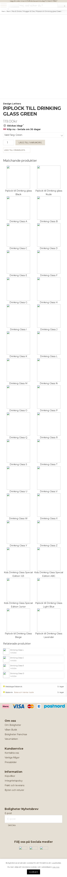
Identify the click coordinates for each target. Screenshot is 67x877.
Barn (9, 11)
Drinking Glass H (49, 302)
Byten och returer (14, 790)
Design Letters (12, 103)
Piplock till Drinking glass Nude (48, 192)
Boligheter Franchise (16, 734)
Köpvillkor (10, 776)
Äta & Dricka (17, 11)
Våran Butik (11, 729)
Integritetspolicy (14, 780)
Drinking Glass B (49, 221)
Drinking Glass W (18, 518)
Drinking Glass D (49, 248)
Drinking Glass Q (18, 437)
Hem (3, 11)
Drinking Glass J (48, 329)
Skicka (12, 825)
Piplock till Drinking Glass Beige (18, 635)
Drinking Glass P (49, 410)
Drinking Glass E (18, 275)
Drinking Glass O (18, 410)
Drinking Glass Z (48, 545)
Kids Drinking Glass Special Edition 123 (18, 574)
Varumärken (11, 739)
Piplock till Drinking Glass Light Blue (48, 605)
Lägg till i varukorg (30, 142)
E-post (8, 813)
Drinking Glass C (18, 248)
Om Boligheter (13, 725)
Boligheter (13, 6)
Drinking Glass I (18, 329)
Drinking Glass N (49, 383)
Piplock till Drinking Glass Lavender (48, 635)
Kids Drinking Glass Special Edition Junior (18, 605)
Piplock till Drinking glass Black (18, 192)
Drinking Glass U (18, 491)
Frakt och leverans (14, 785)
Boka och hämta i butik (24, 692)
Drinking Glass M (18, 383)
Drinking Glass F (48, 275)
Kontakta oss (12, 752)
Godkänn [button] (33, 872)
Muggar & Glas (29, 11)
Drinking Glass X (48, 518)
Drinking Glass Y (18, 545)
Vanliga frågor (12, 757)
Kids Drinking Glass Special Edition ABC (48, 574)
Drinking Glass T (48, 464)
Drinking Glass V (48, 491)
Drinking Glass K (18, 356)
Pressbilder (11, 762)
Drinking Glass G (18, 302)
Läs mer (56, 867)
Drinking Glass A (18, 221)
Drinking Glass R (49, 437)
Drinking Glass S (18, 464)
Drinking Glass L (48, 356)
